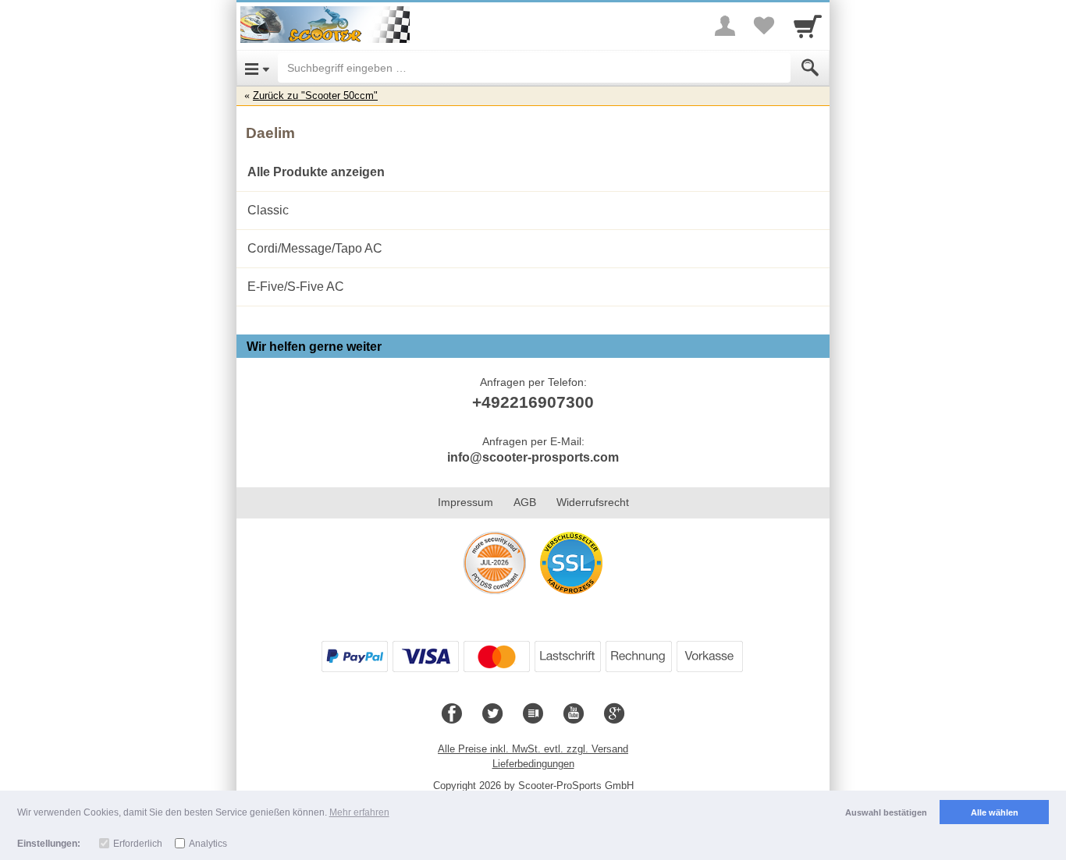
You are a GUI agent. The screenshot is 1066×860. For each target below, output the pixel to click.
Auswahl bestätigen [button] (886, 812)
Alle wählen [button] (994, 812)
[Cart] (808, 25)
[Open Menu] (257, 68)
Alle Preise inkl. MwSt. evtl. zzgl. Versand (533, 749)
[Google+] (614, 714)
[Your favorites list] (764, 25)
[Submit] (810, 68)
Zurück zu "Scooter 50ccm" (315, 95)
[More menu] (725, 25)
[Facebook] (452, 714)
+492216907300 (533, 402)
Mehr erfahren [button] (359, 812)
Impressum (465, 502)
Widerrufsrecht (592, 502)
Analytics (208, 843)
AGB (524, 502)
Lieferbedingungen (533, 764)
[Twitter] (492, 714)
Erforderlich (137, 843)
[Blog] (533, 714)
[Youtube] (573, 714)
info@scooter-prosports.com (533, 457)
